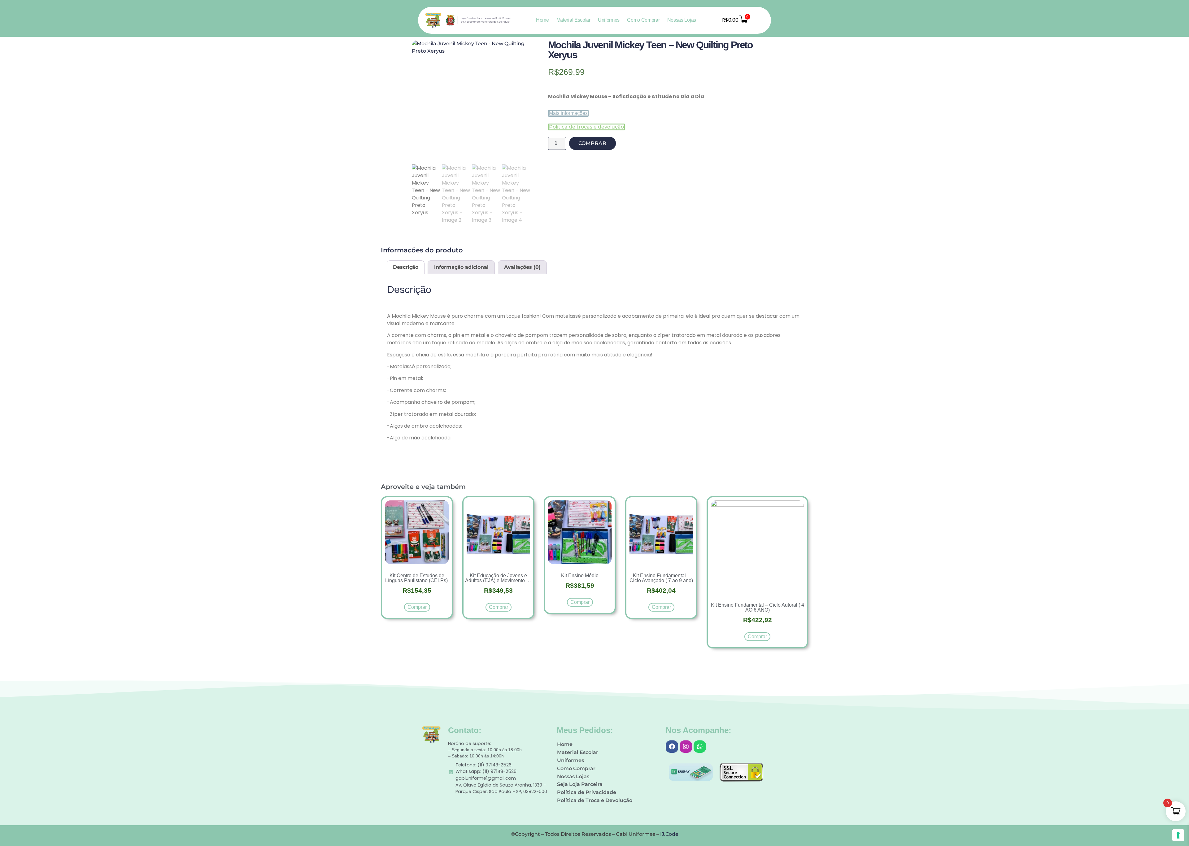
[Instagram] (686, 746)
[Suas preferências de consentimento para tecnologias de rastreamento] (1178, 835)
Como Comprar (643, 20)
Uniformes (609, 20)
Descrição (405, 267)
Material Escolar (573, 20)
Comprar (592, 143)
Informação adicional (461, 267)
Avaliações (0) (522, 267)
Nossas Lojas (681, 20)
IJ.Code (669, 834)
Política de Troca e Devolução (594, 800)
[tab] (406, 267)
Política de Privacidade (586, 792)
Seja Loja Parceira (580, 784)
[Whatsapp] (700, 746)
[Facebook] (672, 746)
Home (542, 20)
